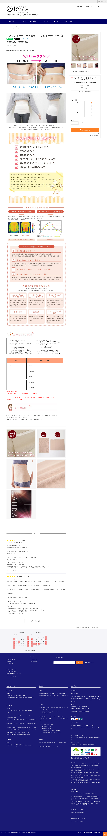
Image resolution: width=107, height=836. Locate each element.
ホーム (8, 26)
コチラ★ (28, 399)
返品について (96, 133)
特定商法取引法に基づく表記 (14, 673)
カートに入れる (85, 130)
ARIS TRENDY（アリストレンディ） (30, 29)
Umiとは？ (23, 21)
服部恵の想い (13, 21)
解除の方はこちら (89, 662)
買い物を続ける (95, 627)
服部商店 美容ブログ (12, 669)
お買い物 (46, 21)
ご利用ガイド (58, 21)
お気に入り (86, 88)
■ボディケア (14, 26)
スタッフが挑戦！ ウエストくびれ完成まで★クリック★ (37, 87)
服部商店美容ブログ (35, 21)
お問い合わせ (68, 21)
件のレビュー (26, 39)
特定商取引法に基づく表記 (93, 135)
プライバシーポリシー (12, 676)
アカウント (102, 1)
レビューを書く (37, 621)
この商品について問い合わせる (82, 627)
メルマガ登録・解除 (11, 671)
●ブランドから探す (16, 29)
